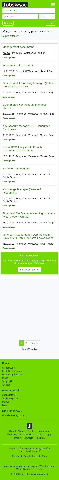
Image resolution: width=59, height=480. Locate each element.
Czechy (39, 434)
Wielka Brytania (15, 434)
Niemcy (22, 431)
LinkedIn (36, 456)
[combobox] (28, 10)
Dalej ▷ (34, 343)
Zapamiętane (9, 395)
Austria (31, 431)
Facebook (17, 456)
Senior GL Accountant (16, 168)
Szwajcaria (43, 431)
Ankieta (6, 385)
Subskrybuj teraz (29, 269)
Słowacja (28, 438)
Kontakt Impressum (12, 371)
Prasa (5, 378)
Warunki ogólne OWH (13, 374)
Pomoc (5, 402)
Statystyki (7, 381)
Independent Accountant (18, 65)
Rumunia (40, 438)
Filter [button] (50, 23)
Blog (4, 405)
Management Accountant (18, 46)
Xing (44, 456)
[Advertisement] (29, 309)
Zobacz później (9, 57)
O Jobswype (8, 368)
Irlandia (29, 434)
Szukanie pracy (10, 398)
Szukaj (8, 23)
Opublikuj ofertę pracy (13, 415)
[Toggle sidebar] (53, 4)
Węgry (48, 434)
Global (12, 431)
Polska (17, 438)
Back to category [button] (10, 36)
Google (27, 456)
